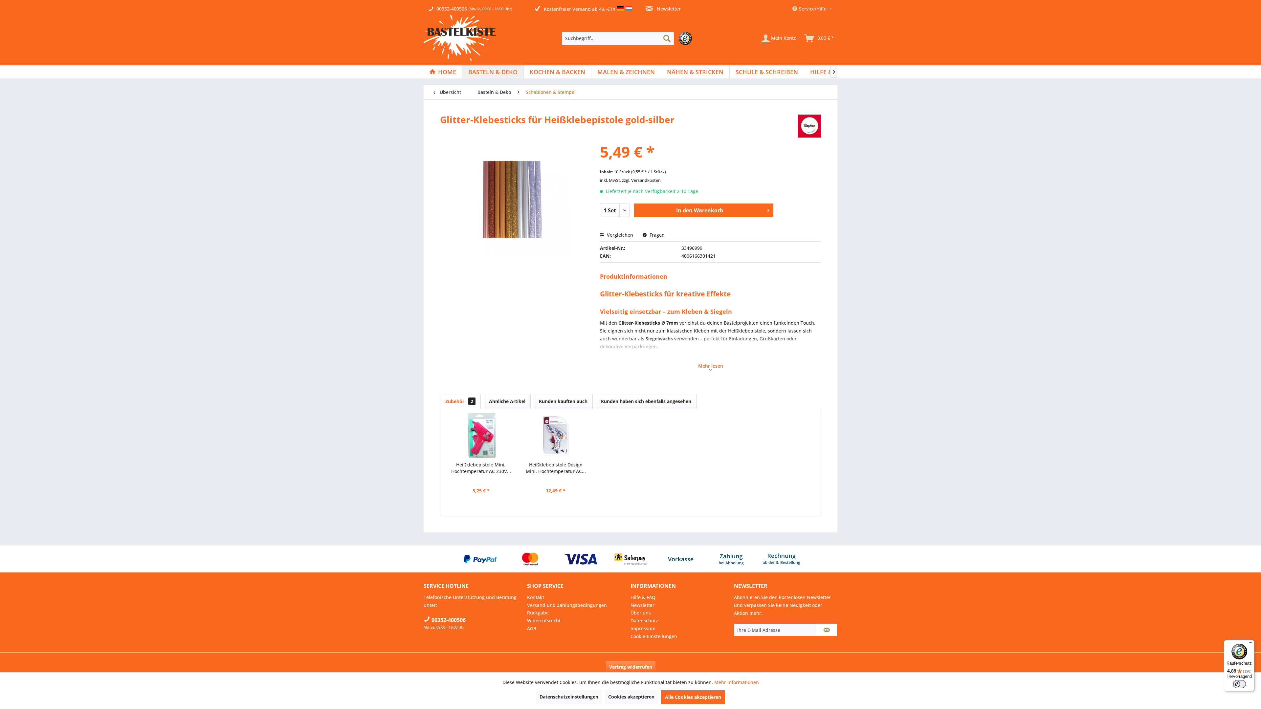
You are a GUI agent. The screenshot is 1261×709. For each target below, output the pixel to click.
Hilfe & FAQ (642, 597)
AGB (531, 628)
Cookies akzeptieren (631, 697)
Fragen (656, 235)
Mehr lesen (710, 366)
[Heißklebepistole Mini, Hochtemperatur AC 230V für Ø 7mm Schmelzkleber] (481, 435)
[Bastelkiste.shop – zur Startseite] (460, 38)
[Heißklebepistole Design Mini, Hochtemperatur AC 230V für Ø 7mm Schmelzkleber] (556, 435)
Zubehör (459, 401)
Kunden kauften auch (563, 401)
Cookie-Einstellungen (653, 636)
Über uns (640, 613)
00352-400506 (451, 9)
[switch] (1239, 684)
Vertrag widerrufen (630, 667)
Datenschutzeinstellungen (569, 697)
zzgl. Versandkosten (641, 180)
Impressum (642, 628)
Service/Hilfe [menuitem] (813, 9)
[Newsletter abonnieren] (826, 630)
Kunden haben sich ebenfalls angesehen (646, 401)
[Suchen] (667, 38)
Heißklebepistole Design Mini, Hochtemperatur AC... (556, 468)
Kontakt (535, 597)
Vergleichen (619, 235)
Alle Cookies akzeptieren (693, 697)
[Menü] (1250, 644)
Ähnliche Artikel (507, 401)
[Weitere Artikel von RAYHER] (809, 126)
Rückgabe (538, 613)
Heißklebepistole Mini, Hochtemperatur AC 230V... (481, 468)
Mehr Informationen (736, 682)
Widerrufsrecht (544, 620)
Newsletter (668, 9)
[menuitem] (628, 38)
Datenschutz (644, 620)
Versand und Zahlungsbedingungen (567, 605)
